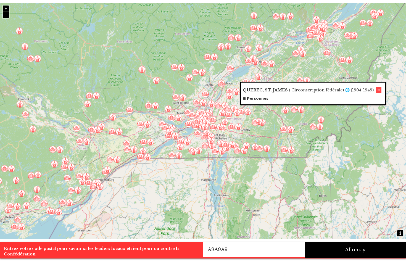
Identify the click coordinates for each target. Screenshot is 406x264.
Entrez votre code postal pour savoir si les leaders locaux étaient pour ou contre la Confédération (92, 251)
